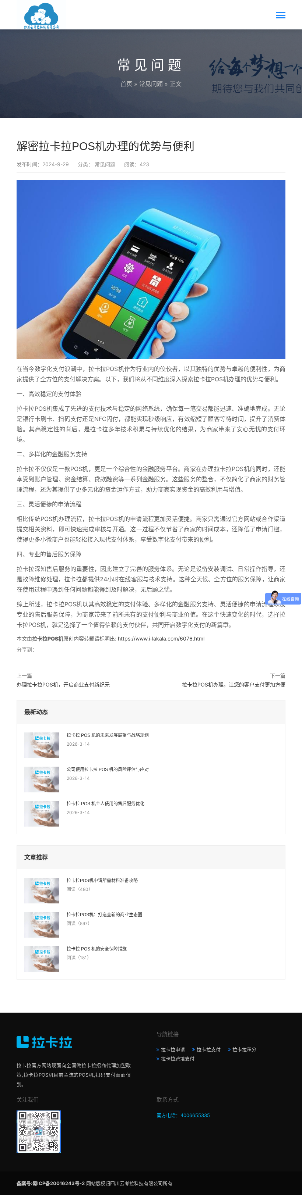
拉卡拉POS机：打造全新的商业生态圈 (104, 914)
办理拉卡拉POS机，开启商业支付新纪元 (63, 684)
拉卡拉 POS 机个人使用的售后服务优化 (105, 803)
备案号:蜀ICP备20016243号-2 (51, 1183)
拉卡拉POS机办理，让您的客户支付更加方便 (233, 684)
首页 (126, 84)
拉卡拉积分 (244, 1049)
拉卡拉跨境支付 (177, 1059)
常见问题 (151, 84)
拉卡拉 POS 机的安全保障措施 (97, 949)
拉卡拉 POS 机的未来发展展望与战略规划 (108, 735)
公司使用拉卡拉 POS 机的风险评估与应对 (108, 769)
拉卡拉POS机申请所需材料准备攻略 (102, 880)
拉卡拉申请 (173, 1049)
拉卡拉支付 (209, 1049)
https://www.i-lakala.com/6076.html (161, 638)
